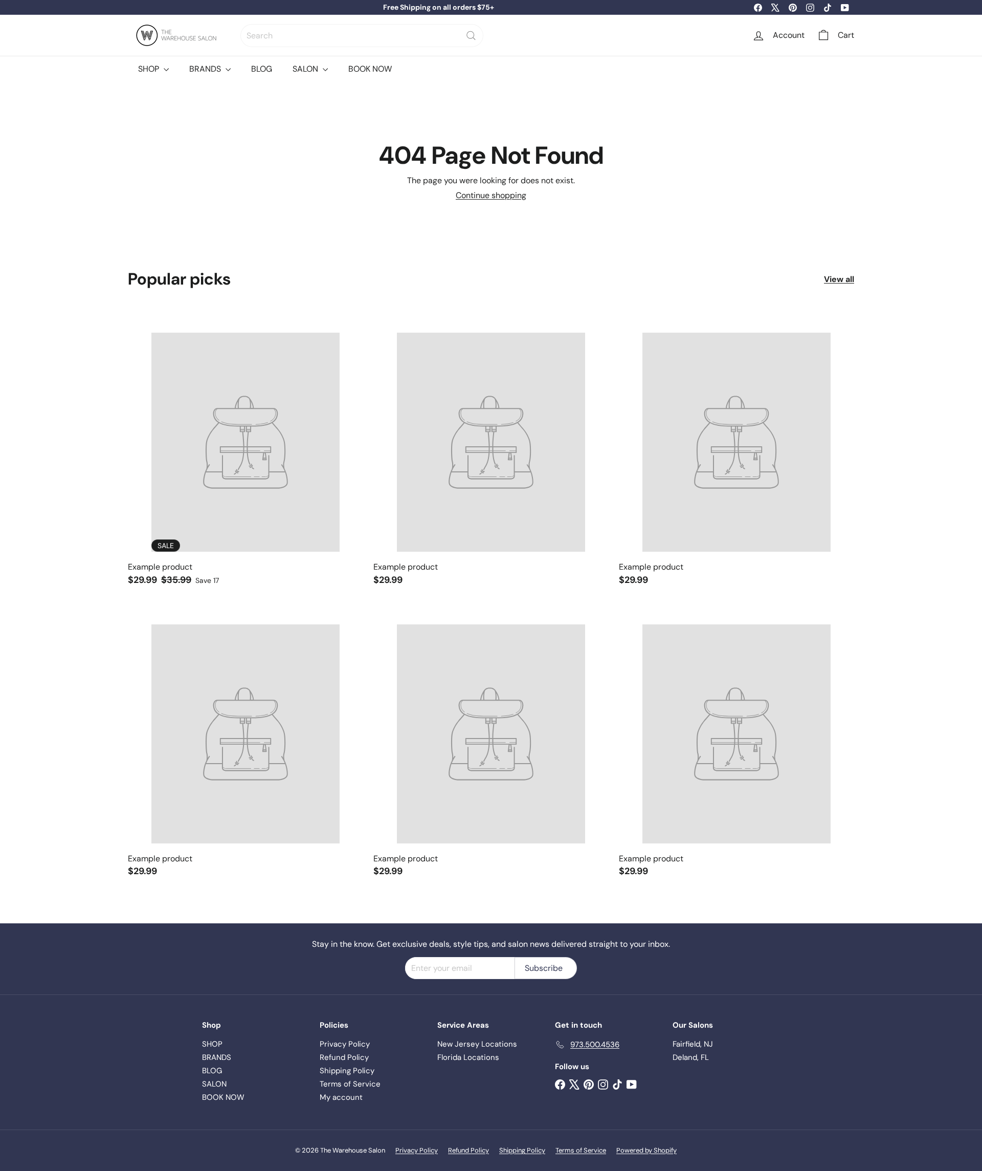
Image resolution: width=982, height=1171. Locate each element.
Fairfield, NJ (693, 1044)
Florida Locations (468, 1057)
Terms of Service (350, 1084)
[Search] (471, 35)
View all (839, 279)
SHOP (149, 68)
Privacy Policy (345, 1044)
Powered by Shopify (646, 1150)
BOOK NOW (370, 68)
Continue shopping (491, 195)
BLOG (261, 68)
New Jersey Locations (477, 1044)
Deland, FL (691, 1057)
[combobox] (361, 35)
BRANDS (206, 68)
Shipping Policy (347, 1071)
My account (341, 1097)
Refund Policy (344, 1057)
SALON (306, 68)
